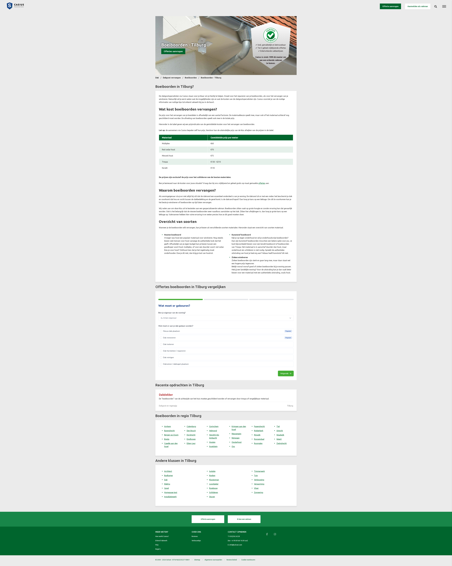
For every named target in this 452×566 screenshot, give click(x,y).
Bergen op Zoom (171, 435)
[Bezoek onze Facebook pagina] (267, 534)
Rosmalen (258, 443)
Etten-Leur (191, 443)
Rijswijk (257, 435)
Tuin (256, 475)
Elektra (167, 484)
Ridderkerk (258, 431)
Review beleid (232, 560)
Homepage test (170, 492)
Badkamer (168, 475)
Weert (279, 439)
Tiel (278, 426)
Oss (233, 446)
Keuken (212, 475)
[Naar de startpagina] (15, 9)
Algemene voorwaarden (213, 560)
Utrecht (279, 431)
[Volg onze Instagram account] (275, 534)
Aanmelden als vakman (418, 6)
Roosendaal (259, 439)
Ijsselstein (213, 446)
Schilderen (213, 492)
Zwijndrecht (281, 443)
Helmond (213, 431)
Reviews (195, 536)
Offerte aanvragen (390, 6)
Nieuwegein (236, 434)
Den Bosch (191, 431)
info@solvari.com (235, 545)
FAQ (156, 545)
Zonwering (258, 492)
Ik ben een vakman (244, 519)
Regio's (158, 549)
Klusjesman (214, 480)
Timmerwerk (259, 471)
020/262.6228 (234, 536)
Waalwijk (280, 435)
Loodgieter (213, 484)
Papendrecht (259, 426)
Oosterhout (237, 442)
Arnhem (167, 426)
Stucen (212, 497)
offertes (261, 183)
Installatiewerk (170, 497)
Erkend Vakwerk (161, 541)
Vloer (256, 488)
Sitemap (197, 560)
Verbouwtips (196, 541)
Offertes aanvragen (173, 51)
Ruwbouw (213, 488)
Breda (166, 439)
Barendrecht (169, 431)
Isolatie (212, 471)
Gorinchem (213, 426)
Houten (212, 442)
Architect (168, 471)
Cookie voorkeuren (248, 560)
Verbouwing (259, 480)
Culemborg (191, 426)
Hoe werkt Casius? (162, 536)
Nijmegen (236, 438)
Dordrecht (191, 435)
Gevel (166, 488)
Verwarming (259, 484)
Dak (165, 480)
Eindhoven (191, 439)
